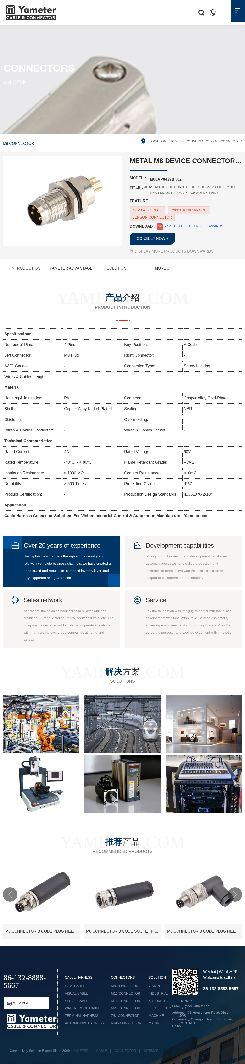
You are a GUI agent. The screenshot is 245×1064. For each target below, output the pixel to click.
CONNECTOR (125, 1051)
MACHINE (156, 1016)
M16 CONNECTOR (125, 1001)
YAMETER (81, 1051)
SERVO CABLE (76, 1001)
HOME (175, 141)
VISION (154, 986)
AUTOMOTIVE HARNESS (84, 1023)
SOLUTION (116, 268)
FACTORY (187, 993)
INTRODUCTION (25, 268)
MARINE (155, 1023)
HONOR (185, 1001)
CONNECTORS (197, 141)
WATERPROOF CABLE (82, 1008)
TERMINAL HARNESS (81, 1016)
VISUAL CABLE (76, 993)
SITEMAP (151, 1051)
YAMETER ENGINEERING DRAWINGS (193, 226)
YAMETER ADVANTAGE (71, 268)
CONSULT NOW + (152, 239)
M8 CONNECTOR (18, 143)
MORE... (162, 268)
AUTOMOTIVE (160, 1001)
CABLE (101, 1051)
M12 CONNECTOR (125, 993)
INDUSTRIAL (158, 993)
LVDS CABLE (75, 986)
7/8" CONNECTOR (125, 1016)
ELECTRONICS (160, 1008)
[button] (10, 894)
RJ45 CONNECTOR (126, 1023)
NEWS (184, 986)
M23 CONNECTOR (125, 1008)
